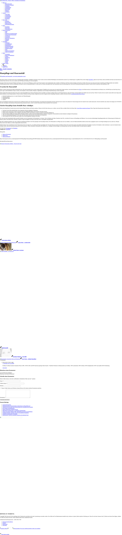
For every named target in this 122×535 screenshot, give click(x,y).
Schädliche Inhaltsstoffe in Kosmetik (10, 413)
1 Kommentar (8, 128)
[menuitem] (62, 7)
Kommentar (3, 397)
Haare (1, 70)
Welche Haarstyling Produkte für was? (10, 409)
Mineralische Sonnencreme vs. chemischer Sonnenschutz (14, 410)
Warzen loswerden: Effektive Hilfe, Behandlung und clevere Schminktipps (17, 411)
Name (1, 381)
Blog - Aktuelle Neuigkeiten (6, 68)
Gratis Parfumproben (7, 404)
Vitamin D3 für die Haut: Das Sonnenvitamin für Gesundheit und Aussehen (18, 407)
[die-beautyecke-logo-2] (12, 0)
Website (1, 385)
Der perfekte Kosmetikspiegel (8, 408)
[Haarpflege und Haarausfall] (13, 76)
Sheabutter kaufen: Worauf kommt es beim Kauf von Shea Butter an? (16, 405)
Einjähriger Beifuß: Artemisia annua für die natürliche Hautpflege (16, 412)
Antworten (5, 367)
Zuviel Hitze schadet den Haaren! (83, 108)
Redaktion (15, 128)
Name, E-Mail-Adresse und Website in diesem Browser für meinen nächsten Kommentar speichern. (21, 388)
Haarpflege (91, 79)
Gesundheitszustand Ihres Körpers (78, 93)
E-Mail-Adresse (3, 383)
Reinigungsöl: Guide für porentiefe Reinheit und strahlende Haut (15, 415)
